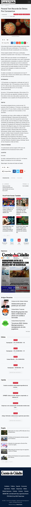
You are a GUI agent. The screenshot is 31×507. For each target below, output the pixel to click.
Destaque (5, 198)
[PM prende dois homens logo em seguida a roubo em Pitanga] (4, 451)
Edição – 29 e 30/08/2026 (15, 288)
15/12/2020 (25, 186)
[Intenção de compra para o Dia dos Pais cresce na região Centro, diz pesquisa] (4, 445)
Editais (15, 339)
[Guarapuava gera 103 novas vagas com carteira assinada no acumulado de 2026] (9, 220)
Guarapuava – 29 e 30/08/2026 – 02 (15, 342)
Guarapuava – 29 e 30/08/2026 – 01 (15, 351)
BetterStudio (19, 504)
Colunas (15, 491)
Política (13, 486)
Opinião (15, 413)
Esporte (18, 486)
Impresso (15, 255)
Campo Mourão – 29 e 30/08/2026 (15, 359)
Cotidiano (16, 14)
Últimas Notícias (26, 14)
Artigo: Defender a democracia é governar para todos (15, 416)
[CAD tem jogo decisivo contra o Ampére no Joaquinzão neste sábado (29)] (9, 202)
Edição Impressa (7, 491)
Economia (24, 486)
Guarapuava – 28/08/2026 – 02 (16, 367)
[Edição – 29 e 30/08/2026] (15, 273)
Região (20, 14)
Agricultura (7, 488)
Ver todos (28, 331)
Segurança (19, 488)
